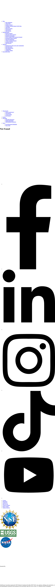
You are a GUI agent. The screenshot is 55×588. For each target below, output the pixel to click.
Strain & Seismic (8, 28)
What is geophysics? (9, 112)
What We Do (5, 111)
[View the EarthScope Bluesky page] (29, 184)
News (4, 123)
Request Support (8, 33)
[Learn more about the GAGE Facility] (22, 10)
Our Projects (8, 115)
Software (5, 44)
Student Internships (9, 120)
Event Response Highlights (11, 124)
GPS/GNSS (7, 23)
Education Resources (9, 119)
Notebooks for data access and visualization (14, 45)
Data (4, 21)
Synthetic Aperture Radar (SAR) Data (13, 26)
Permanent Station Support (11, 38)
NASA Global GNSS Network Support (13, 37)
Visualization (8, 49)
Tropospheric (8, 29)
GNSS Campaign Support (10, 40)
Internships (5, 501)
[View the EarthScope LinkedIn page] (29, 329)
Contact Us (5, 502)
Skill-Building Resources (10, 121)
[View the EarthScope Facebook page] (29, 269)
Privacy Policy (6, 506)
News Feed (7, 125)
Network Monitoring (9, 39)
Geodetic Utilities (9, 50)
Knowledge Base (6, 51)
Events (4, 117)
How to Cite (5, 504)
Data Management (9, 48)
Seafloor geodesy (9, 24)
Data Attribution (8, 22)
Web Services (8, 31)
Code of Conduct (6, 505)
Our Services (8, 113)
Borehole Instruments (9, 35)
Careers (4, 500)
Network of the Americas (10, 34)
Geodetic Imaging (9, 42)
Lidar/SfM (7, 27)
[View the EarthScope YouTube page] (29, 498)
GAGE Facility (8, 114)
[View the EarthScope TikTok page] (29, 450)
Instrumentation (6, 32)
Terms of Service (6, 507)
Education (5, 118)
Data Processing (8, 46)
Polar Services (8, 43)
